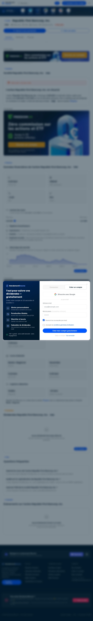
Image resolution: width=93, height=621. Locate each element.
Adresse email (47, 303)
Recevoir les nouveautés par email (56, 320)
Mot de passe (54, 311)
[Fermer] (87, 284)
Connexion (54, 287)
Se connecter (70, 335)
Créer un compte (75, 287)
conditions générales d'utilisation (64, 325)
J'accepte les (59, 325)
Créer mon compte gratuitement (65, 331)
